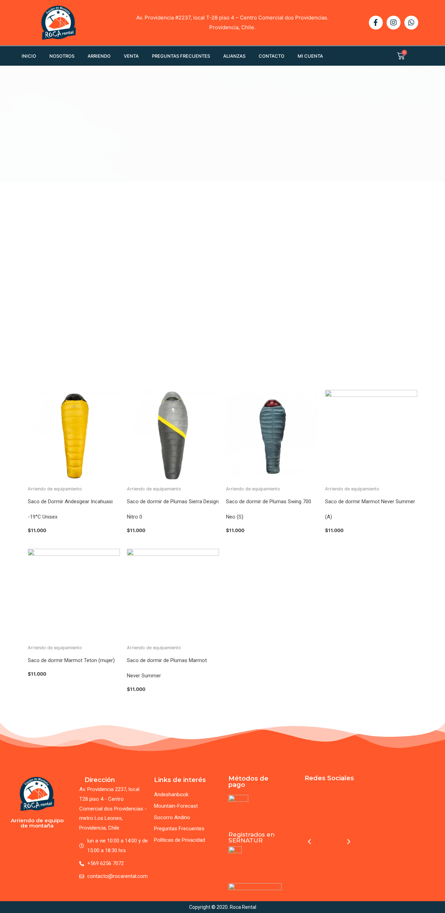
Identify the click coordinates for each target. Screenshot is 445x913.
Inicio (29, 56)
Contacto (271, 56)
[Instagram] (393, 23)
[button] (309, 841)
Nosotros (61, 56)
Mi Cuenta (310, 56)
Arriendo (99, 56)
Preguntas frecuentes (181, 56)
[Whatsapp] (411, 23)
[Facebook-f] (376, 23)
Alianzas (234, 56)
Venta (131, 56)
